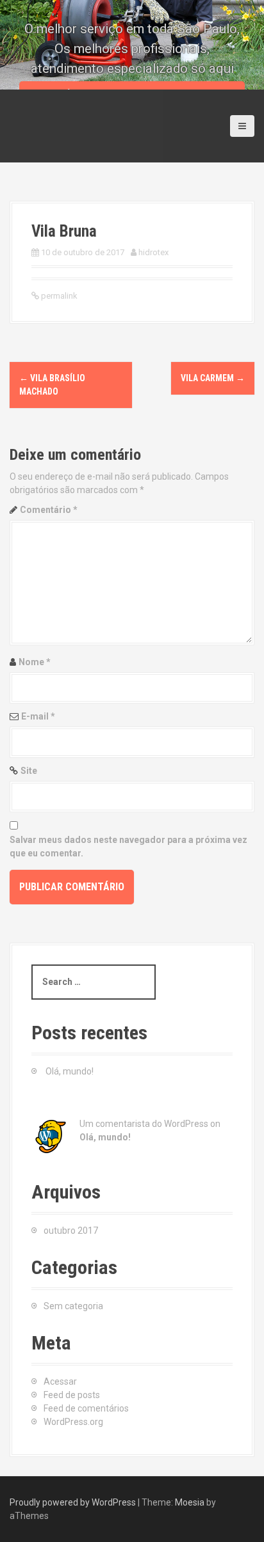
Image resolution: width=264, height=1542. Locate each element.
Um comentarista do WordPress (143, 1124)
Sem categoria (73, 1306)
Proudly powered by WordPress (73, 1502)
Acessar (60, 1381)
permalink (58, 296)
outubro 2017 (71, 1230)
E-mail (38, 716)
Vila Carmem (213, 378)
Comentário (49, 510)
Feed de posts (72, 1395)
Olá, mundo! (69, 1071)
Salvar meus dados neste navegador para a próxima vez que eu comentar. (128, 846)
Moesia (189, 1502)
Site (29, 771)
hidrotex (153, 252)
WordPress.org (73, 1422)
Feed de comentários (86, 1408)
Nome (35, 662)
